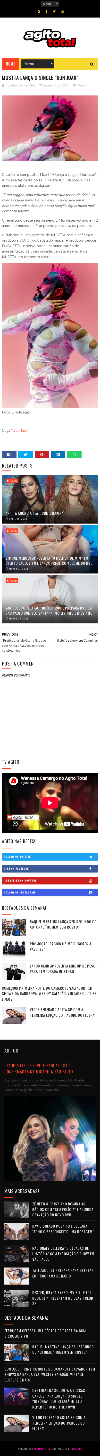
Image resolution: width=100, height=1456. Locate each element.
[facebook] (46, 11)
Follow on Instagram (19, 892)
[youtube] (62, 11)
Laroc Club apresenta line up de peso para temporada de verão (62, 968)
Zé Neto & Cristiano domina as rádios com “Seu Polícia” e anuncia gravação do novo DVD (62, 1209)
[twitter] (54, 11)
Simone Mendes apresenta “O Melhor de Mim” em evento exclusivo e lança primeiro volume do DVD (49, 560)
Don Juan (20, 430)
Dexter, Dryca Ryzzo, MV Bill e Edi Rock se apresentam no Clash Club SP (62, 1298)
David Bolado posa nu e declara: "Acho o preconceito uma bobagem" (63, 1228)
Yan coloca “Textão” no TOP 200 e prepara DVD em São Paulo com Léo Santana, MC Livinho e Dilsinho (49, 610)
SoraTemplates (41, 1448)
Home (10, 64)
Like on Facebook (16, 868)
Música (82, 85)
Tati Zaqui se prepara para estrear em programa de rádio (63, 1273)
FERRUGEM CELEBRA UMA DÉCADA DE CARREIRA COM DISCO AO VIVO (45, 1333)
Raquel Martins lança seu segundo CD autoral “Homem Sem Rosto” (63, 924)
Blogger (77, 1448)
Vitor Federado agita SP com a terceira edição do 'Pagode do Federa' (62, 1012)
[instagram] (39, 11)
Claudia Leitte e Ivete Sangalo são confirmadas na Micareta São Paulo (38, 1068)
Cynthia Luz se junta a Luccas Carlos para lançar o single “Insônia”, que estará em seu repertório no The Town (58, 1398)
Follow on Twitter (17, 856)
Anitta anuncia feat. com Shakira (35, 513)
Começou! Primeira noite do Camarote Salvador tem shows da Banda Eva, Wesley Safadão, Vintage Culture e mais (49, 993)
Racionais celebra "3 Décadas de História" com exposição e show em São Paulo (63, 1253)
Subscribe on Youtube (20, 880)
